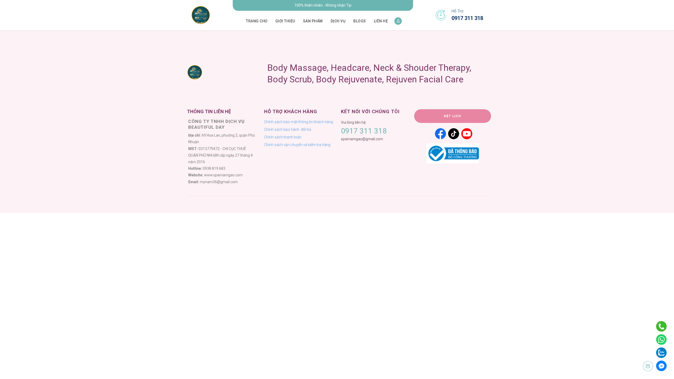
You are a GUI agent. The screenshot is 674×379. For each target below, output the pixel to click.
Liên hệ (381, 21)
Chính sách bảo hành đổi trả (287, 129)
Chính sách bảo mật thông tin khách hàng (298, 122)
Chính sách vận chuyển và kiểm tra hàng (297, 145)
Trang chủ (256, 21)
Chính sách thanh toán (282, 137)
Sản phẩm (313, 21)
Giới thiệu (285, 21)
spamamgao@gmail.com (362, 139)
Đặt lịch (452, 116)
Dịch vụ (338, 21)
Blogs (359, 21)
